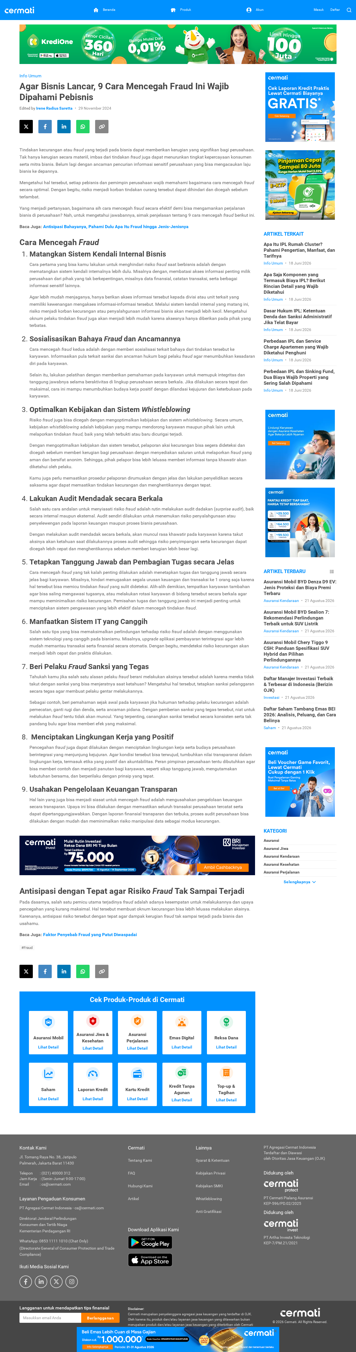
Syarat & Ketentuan (212, 1160)
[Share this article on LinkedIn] (64, 126)
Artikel (133, 1198)
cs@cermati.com (56, 1184)
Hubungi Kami (140, 1186)
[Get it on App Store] (191, 1260)
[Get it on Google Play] (191, 1242)
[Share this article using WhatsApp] (83, 126)
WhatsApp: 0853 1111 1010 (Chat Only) (53, 1241)
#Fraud (27, 948)
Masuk (319, 10)
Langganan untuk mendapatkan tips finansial (64, 1308)
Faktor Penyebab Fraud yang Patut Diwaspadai (90, 934)
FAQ (131, 1173)
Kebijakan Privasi (210, 1173)
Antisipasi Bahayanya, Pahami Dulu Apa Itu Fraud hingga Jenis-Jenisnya (116, 226)
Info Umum (30, 75)
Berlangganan (100, 1318)
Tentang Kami (140, 1160)
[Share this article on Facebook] (45, 126)
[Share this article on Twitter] (26, 126)
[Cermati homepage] (300, 1312)
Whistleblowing (209, 1198)
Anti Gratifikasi (208, 1211)
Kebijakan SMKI (209, 1186)
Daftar (335, 10)
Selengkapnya (298, 882)
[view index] (332, 571)
